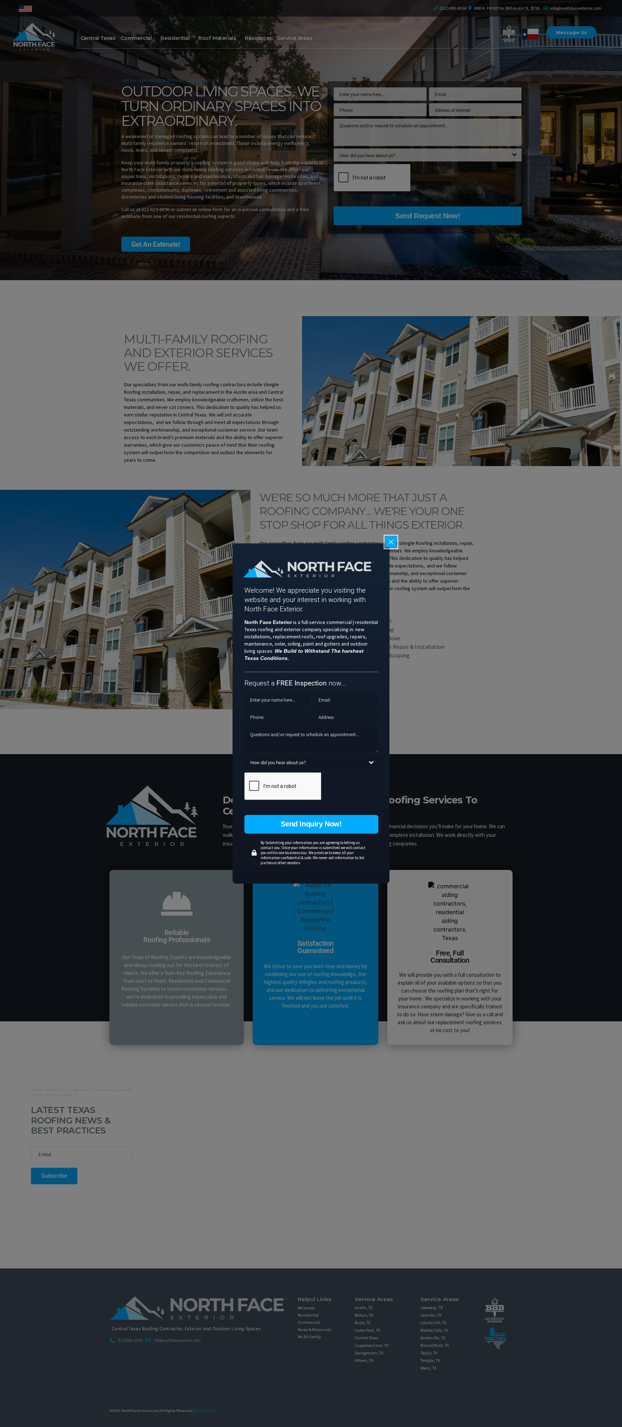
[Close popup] (391, 542)
